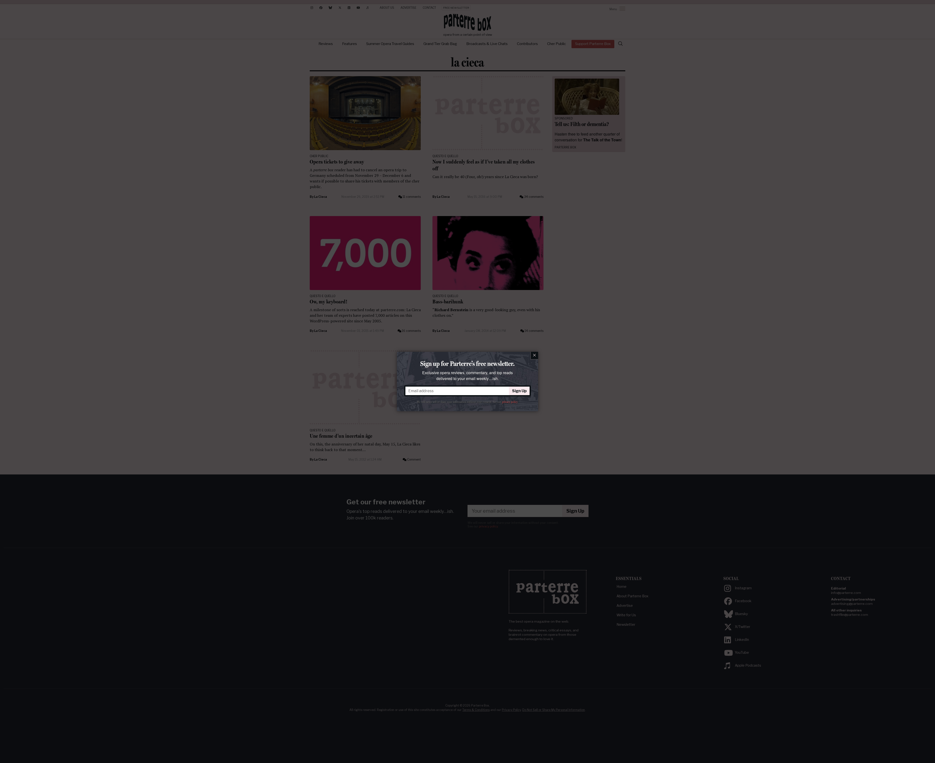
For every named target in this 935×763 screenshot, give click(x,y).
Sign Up (519, 391)
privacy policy (509, 402)
